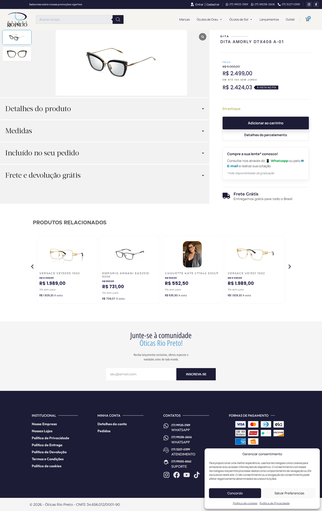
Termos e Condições (48, 459)
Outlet (290, 19)
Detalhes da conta (112, 424)
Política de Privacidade (275, 503)
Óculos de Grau (207, 19)
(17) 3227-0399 (291, 4)
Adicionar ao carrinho (265, 123)
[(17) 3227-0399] (166, 450)
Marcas (184, 19)
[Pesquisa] (118, 19)
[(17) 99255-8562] (166, 462)
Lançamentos (269, 19)
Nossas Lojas (42, 431)
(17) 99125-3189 (238, 4)
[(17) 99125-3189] (166, 426)
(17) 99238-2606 (265, 4)
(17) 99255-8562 (181, 461)
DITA (224, 36)
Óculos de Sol (238, 19)
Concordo (235, 493)
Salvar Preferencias (289, 493)
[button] (32, 266)
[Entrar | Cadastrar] (192, 4)
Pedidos (103, 431)
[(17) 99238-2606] (166, 438)
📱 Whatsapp (277, 161)
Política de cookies (245, 503)
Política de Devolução (49, 452)
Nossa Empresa (44, 424)
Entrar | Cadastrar (207, 4)
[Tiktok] (196, 475)
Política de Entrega (47, 445)
